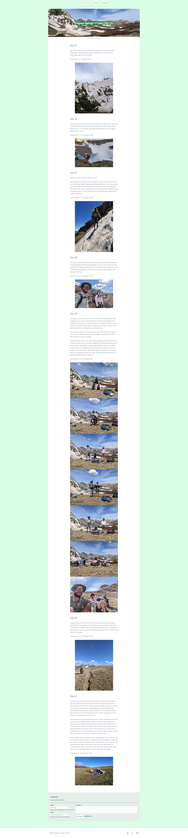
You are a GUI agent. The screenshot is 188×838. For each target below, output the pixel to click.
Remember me (88, 816)
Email (60, 815)
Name (63, 807)
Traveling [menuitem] (104, 2)
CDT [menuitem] (88, 2)
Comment (78, 805)
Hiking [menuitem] (95, 2)
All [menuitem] (81, 2)
